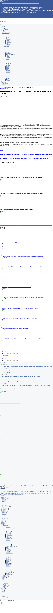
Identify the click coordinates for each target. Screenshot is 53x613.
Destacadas (2, 88)
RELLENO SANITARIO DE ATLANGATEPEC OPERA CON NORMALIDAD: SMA (17, 6)
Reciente (3, 245)
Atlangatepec (8, 530)
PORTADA (4, 26)
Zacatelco (7, 78)
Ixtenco (7, 51)
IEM (3, 522)
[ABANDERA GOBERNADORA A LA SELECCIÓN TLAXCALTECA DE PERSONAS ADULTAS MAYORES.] (10, 461)
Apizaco (7, 38)
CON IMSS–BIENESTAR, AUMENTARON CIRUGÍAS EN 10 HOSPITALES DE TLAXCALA (18, 277)
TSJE (3, 30)
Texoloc (7, 565)
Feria (3, 516)
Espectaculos (4, 514)
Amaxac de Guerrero (9, 36)
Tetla (7, 69)
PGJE (5, 586)
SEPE (3, 588)
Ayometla (7, 40)
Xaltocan (7, 75)
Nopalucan (8, 57)
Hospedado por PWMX (15, 600)
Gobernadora (6, 29)
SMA (3, 590)
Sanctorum (8, 61)
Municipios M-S (6, 52)
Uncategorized (12, 494)
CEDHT (3, 81)
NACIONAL (4, 82)
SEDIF (3, 584)
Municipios (23, 493)
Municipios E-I (6, 46)
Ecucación (3, 512)
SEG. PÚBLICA (5, 83)
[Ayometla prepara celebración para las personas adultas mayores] (7, 327)
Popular (3, 244)
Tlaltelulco (8, 72)
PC (2, 578)
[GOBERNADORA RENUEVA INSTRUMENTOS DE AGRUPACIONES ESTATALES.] (10, 473)
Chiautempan (8, 42)
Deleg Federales (4, 509)
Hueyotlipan (8, 49)
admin (1, 96)
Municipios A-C (6, 526)
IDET (3, 521)
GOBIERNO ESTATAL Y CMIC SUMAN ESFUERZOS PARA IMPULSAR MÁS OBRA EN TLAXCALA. (20, 3)
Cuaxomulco (8, 45)
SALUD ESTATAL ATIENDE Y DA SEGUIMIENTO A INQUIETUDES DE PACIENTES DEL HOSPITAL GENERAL (22, 7)
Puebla (3, 581)
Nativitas (7, 56)
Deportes (24, 491)
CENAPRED (4, 500)
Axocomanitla (8, 39)
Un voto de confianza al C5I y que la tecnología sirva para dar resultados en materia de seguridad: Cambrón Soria (25, 266)
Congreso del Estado (13, 491)
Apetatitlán (8, 37)
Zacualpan (8, 80)
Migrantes (3, 523)
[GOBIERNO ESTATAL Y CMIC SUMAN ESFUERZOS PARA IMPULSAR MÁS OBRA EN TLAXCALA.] (10, 175)
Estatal (5, 88)
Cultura (3, 507)
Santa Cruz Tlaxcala (9, 63)
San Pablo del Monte (43, 493)
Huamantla (8, 48)
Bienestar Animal (5, 497)
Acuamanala (8, 35)
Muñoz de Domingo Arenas (10, 54)
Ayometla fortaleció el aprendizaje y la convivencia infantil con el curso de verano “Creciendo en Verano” (19, 5)
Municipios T (6, 64)
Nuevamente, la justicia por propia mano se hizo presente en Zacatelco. (16, 287)
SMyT (3, 591)
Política (35, 493)
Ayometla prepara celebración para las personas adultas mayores (16, 209)
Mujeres (3, 524)
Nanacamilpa (8, 55)
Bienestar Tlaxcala (5, 498)
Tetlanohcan (8, 70)
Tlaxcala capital (6, 494)
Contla (7, 43)
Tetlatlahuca (8, 71)
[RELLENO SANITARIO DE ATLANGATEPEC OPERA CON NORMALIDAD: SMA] (7, 347)
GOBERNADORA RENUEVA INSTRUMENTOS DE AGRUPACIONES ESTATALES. (17, 9)
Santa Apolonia (8, 62)
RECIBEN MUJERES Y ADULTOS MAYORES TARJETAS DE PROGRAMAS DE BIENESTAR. (19, 12)
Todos (5, 28)
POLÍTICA (4, 31)
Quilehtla (7, 552)
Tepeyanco (8, 68)
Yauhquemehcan (9, 77)
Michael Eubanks (5, 355)
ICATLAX (4, 520)
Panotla (7, 58)
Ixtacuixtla (8, 50)
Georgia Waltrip (4, 351)
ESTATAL (4, 27)
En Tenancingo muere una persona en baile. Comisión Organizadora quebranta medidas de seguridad (22, 256)
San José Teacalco (9, 553)
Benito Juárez (8, 533)
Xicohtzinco (8, 76)
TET (3, 592)
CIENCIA (3, 84)
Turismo (3, 595)
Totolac (7, 568)
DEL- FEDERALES (5, 33)
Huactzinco (8, 540)
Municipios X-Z (6, 74)
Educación (4, 513)
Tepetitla (7, 67)
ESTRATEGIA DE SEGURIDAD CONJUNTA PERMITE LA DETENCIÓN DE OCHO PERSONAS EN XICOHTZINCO (22, 297)
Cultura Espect (4, 508)
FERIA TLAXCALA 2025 (6, 517)
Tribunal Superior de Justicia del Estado (8, 594)
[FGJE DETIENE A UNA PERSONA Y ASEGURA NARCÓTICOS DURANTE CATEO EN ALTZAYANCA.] (10, 191)
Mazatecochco (8, 53)
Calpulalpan (8, 41)
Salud (38, 493)
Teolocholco (8, 66)
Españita (7, 539)
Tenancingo (8, 65)
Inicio (1, 87)
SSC (5, 587)
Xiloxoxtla (8, 79)
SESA (5, 583)
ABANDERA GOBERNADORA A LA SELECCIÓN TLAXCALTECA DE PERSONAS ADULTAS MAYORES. (21, 8)
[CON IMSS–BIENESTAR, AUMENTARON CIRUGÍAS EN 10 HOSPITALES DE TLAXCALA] (7, 275)
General (3, 87)
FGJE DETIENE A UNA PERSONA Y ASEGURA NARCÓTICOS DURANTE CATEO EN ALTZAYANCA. (21, 193)
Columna (3, 505)
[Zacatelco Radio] (3, 21)
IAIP (3, 519)
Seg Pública (4, 585)
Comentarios (4, 246)
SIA (2, 589)
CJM (3, 503)
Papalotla (7, 59)
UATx (3, 596)
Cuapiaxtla (8, 44)
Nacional (3, 577)
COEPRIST (4, 504)
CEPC (3, 501)
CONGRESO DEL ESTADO (7, 32)
